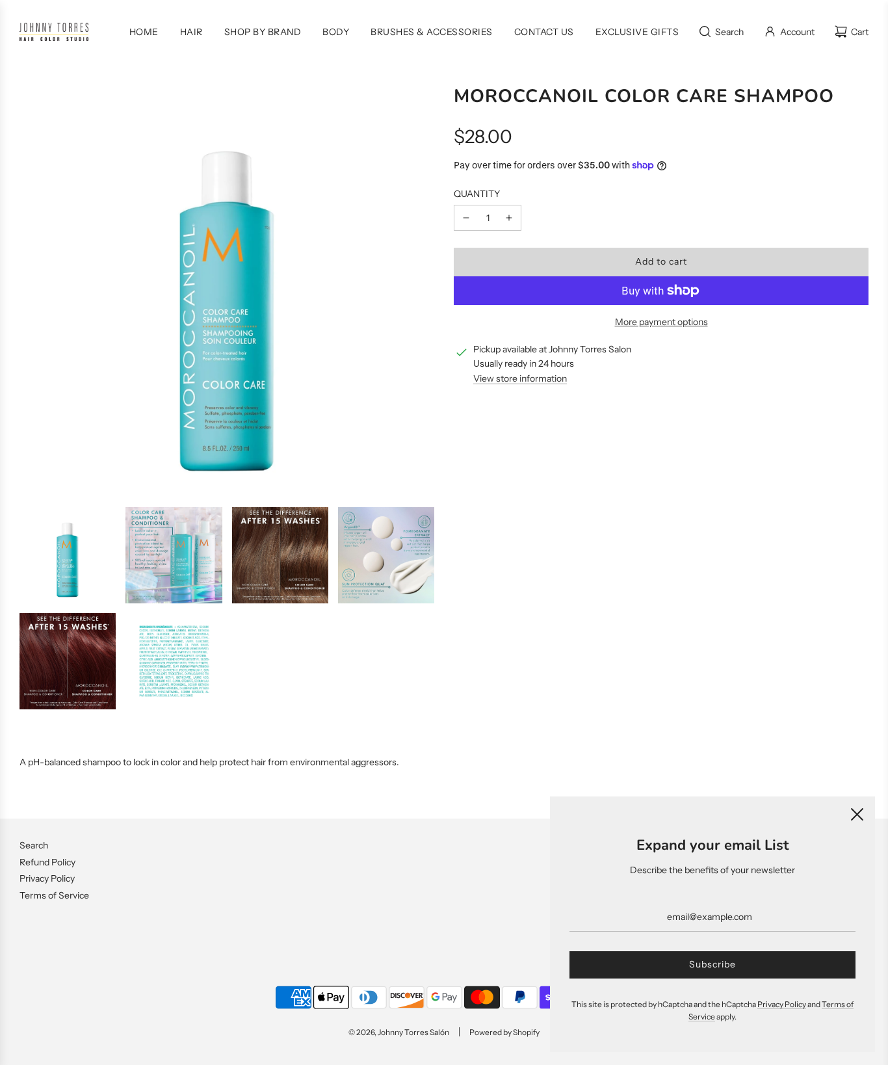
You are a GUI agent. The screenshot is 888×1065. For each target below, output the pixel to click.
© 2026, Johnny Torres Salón (398, 1032)
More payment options (661, 322)
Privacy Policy (47, 878)
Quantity (477, 194)
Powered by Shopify (504, 1032)
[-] (466, 217)
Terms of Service (54, 895)
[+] (509, 217)
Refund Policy (47, 862)
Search (34, 845)
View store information (520, 378)
